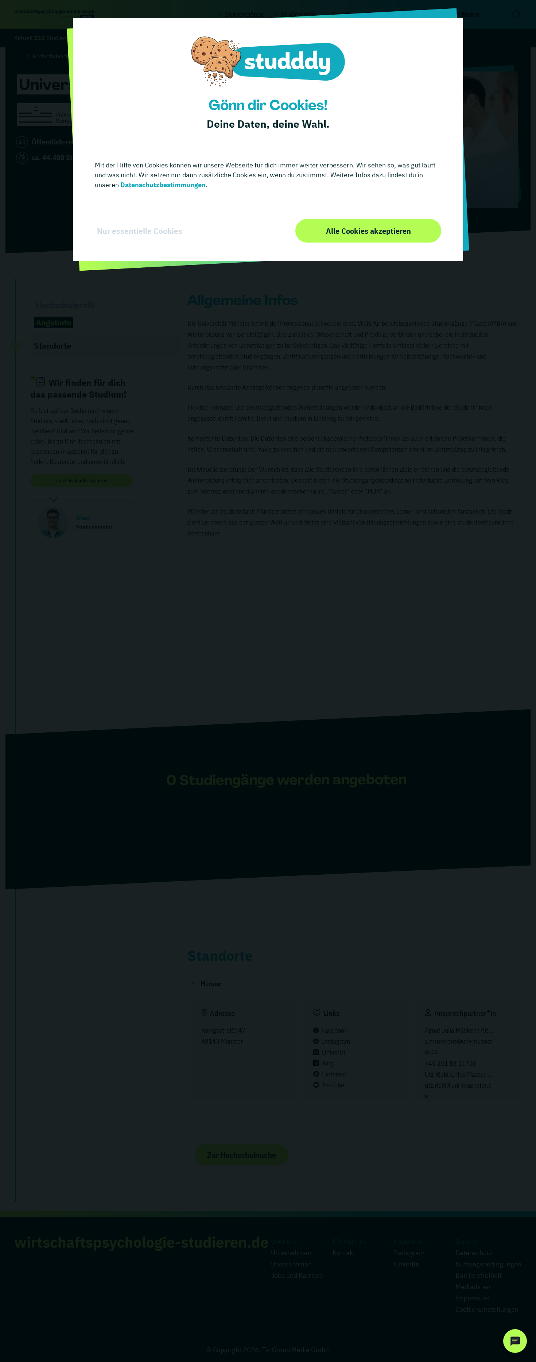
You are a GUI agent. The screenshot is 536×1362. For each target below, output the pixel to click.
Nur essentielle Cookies (139, 231)
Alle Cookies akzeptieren (368, 230)
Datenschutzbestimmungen (162, 185)
